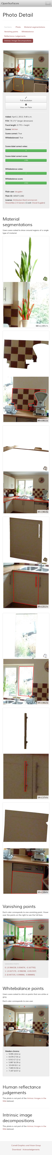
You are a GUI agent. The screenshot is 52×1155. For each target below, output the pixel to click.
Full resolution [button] (26, 100)
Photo (18, 27)
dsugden (18, 192)
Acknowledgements (31, 1149)
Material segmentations (34, 27)
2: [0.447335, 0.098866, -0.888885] (20, 975)
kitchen (15, 129)
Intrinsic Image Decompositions (17, 41)
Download (16, 1149)
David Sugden (38, 203)
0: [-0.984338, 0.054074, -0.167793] (20, 967)
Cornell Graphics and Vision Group (26, 1145)
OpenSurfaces (10, 3)
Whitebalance (28, 32)
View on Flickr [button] (26, 107)
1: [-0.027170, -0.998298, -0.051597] (20, 971)
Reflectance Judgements (15, 36)
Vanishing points (11, 32)
